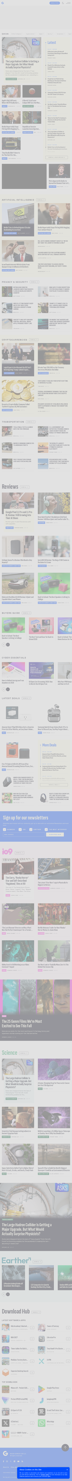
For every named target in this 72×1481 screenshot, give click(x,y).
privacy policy (45, 1474)
